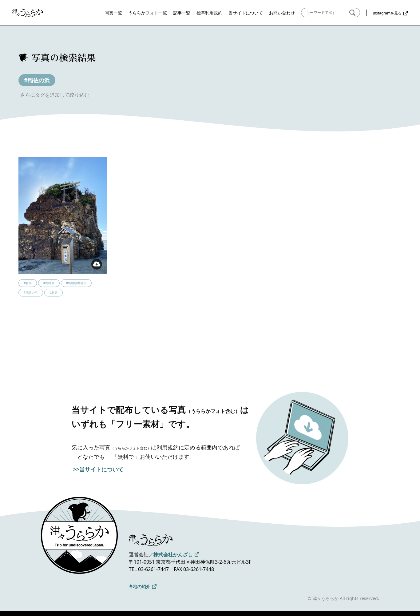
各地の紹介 (139, 586)
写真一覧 (113, 13)
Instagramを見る (387, 13)
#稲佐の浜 (37, 80)
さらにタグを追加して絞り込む (54, 94)
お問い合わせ (282, 13)
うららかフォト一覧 (147, 13)
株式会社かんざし (173, 554)
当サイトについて (245, 13)
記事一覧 (181, 13)
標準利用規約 (209, 13)
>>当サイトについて (98, 469)
